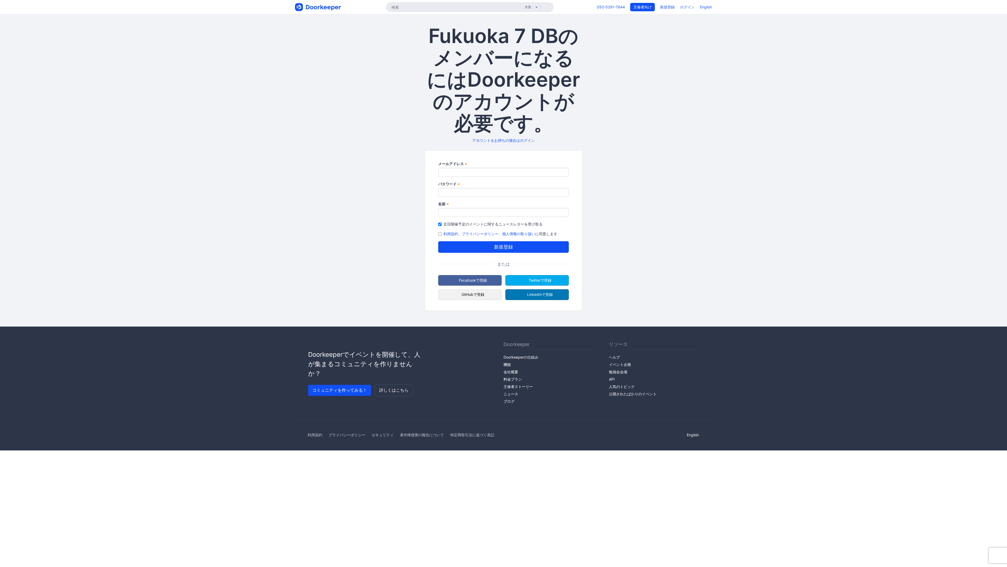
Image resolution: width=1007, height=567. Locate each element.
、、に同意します (500, 234)
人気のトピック (622, 386)
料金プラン (513, 379)
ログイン (687, 7)
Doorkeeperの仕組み (521, 357)
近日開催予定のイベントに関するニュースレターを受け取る (493, 224)
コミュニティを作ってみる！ (339, 390)
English (706, 7)
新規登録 (667, 7)
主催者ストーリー (518, 386)
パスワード (449, 184)
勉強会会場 (618, 372)
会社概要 (511, 372)
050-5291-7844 (611, 7)
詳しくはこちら (394, 390)
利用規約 (450, 234)
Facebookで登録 (473, 280)
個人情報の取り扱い (518, 234)
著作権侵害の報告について (422, 435)
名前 (443, 204)
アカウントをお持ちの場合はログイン (503, 140)
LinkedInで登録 (540, 294)
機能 (507, 364)
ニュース (511, 394)
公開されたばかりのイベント (633, 394)
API (612, 379)
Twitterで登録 (540, 280)
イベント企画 (620, 364)
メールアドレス (452, 163)
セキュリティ (383, 435)
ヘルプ (614, 357)
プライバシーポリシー (480, 234)
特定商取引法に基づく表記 (472, 435)
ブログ (509, 401)
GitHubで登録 (473, 294)
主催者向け (642, 7)
